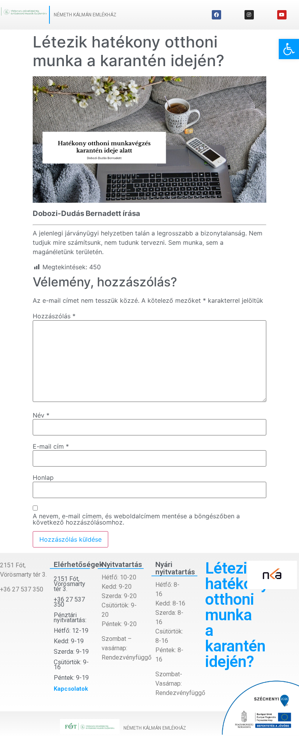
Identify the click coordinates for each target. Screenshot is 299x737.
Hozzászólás (54, 316)
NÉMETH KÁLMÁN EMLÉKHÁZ (85, 15)
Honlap (43, 477)
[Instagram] (249, 14)
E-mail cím (51, 446)
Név (41, 415)
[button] (289, 49)
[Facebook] (216, 14)
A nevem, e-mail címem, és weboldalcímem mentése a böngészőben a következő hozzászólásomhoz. (136, 519)
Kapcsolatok (71, 688)
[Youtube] (282, 14)
